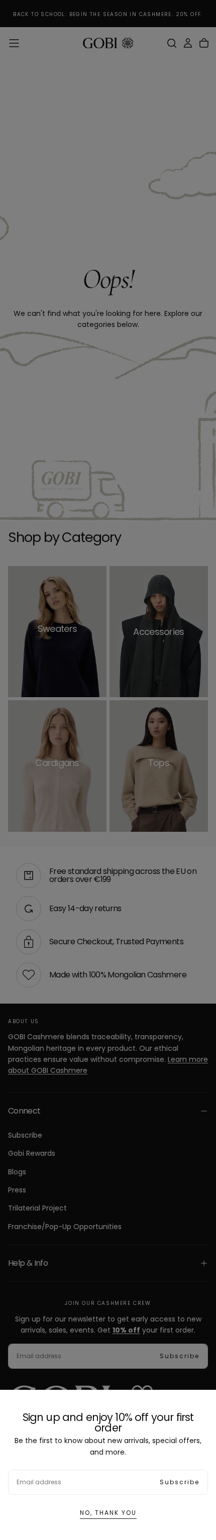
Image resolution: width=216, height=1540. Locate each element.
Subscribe (179, 1482)
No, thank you (108, 1512)
